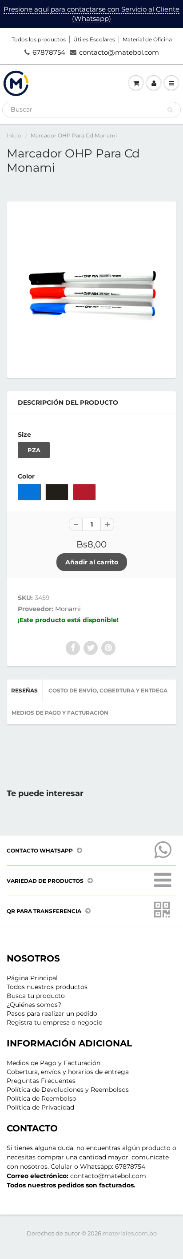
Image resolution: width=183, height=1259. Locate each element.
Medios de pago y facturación (60, 712)
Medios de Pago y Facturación (53, 1063)
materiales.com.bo (130, 1233)
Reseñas (24, 690)
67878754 (48, 52)
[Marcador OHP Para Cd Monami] (91, 288)
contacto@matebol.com (119, 52)
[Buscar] (170, 110)
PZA (34, 450)
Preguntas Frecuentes (41, 1081)
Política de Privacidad (40, 1107)
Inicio (14, 135)
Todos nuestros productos (47, 987)
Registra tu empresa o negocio (55, 1022)
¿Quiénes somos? (34, 1005)
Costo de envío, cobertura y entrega (107, 690)
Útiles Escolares (94, 39)
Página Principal (32, 978)
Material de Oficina (147, 39)
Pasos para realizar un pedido (52, 1014)
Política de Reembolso (41, 1098)
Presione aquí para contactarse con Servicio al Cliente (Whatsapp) (91, 14)
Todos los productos (39, 39)
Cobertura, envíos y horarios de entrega (68, 1072)
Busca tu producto (36, 996)
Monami (68, 609)
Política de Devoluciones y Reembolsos (68, 1090)
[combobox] (91, 109)
